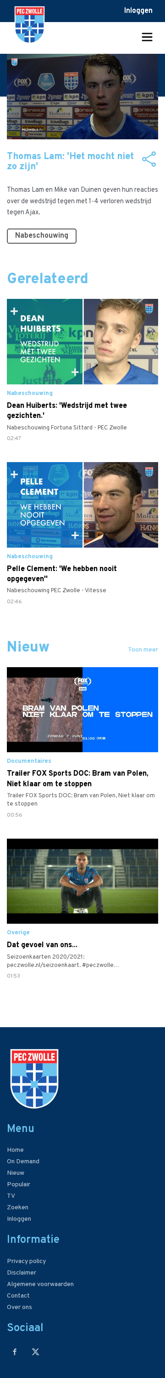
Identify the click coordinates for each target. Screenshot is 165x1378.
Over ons (19, 1307)
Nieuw (15, 1173)
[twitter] (36, 1352)
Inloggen (138, 11)
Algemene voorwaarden (40, 1284)
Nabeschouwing (41, 235)
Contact (18, 1296)
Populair (18, 1185)
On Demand (23, 1162)
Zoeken (17, 1208)
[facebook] (15, 1352)
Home (15, 1150)
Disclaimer (21, 1273)
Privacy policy (26, 1261)
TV (11, 1196)
